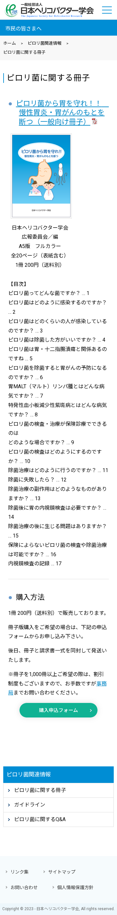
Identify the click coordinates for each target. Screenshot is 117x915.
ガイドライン (29, 805)
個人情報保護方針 (75, 887)
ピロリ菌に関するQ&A (40, 819)
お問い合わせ (24, 887)
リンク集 (19, 872)
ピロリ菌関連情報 (44, 43)
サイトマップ (61, 872)
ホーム (9, 43)
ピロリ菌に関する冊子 (40, 790)
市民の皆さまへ (23, 29)
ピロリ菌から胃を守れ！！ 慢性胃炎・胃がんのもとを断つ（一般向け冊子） (62, 112)
